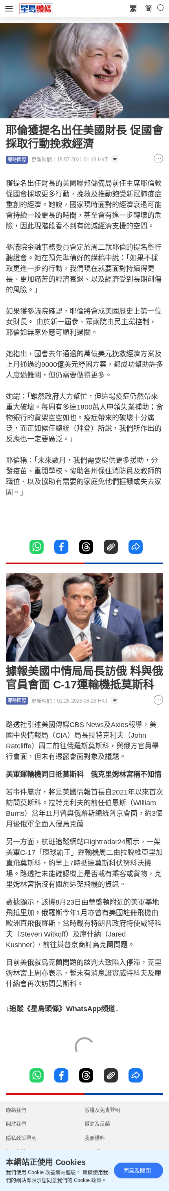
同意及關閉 (137, 1170)
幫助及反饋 (97, 1124)
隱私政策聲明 (21, 1138)
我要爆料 (94, 1138)
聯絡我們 (16, 1110)
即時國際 (16, 159)
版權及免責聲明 (102, 1110)
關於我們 (16, 1124)
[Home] (36, 8)
